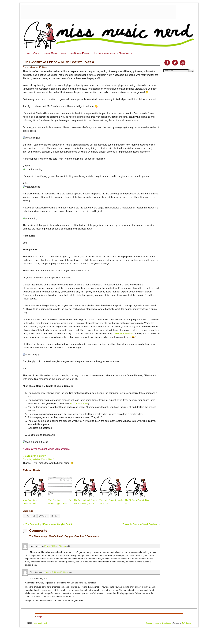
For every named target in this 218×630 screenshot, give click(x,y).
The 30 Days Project (79, 53)
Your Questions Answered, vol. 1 (30, 502)
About (36, 53)
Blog (63, 53)
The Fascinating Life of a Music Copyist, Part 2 (59, 502)
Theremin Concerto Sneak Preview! (141, 524)
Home (27, 53)
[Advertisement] (98, 12)
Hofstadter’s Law (78, 403)
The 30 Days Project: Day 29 (137, 502)
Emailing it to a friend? (34, 456)
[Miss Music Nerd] (109, 35)
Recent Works (50, 53)
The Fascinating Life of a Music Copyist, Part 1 (85, 502)
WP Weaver (187, 623)
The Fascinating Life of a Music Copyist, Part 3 (47, 524)
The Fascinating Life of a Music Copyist (113, 53)
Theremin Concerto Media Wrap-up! (111, 502)
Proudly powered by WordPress (158, 623)
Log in (40, 616)
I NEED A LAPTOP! (123, 333)
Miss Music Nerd (40, 623)
